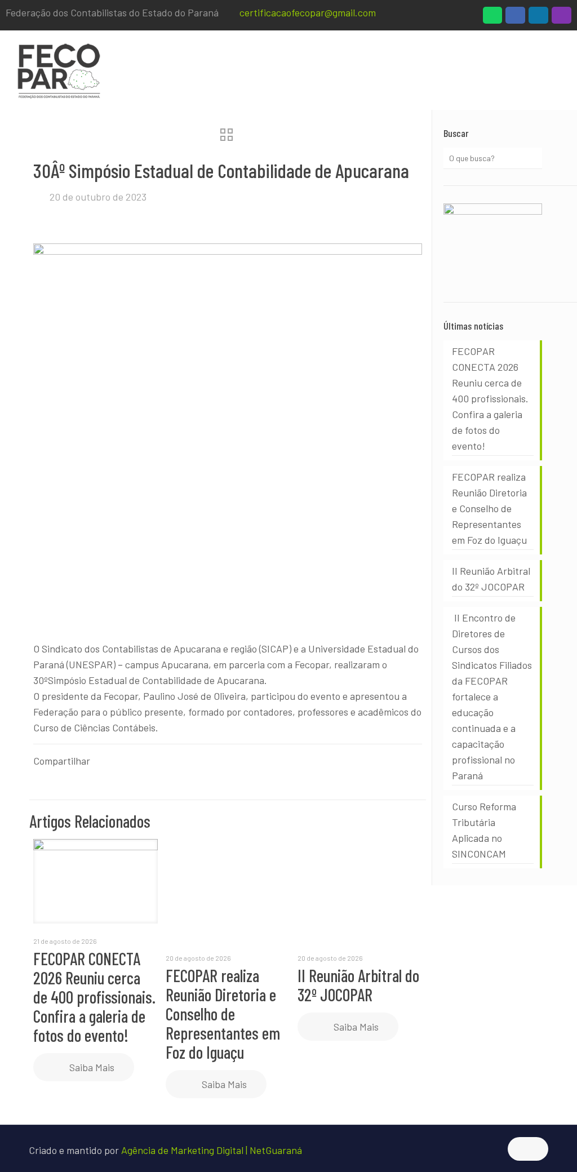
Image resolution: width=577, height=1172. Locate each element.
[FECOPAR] (59, 69)
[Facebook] (515, 18)
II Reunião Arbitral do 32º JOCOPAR (358, 985)
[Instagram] (561, 18)
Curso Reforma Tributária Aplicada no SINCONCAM (484, 830)
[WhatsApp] (493, 18)
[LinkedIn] (538, 18)
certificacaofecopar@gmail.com (307, 12)
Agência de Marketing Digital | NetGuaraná (211, 1150)
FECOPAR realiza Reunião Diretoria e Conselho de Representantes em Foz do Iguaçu (223, 1013)
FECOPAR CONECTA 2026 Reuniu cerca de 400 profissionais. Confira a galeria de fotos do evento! (94, 996)
